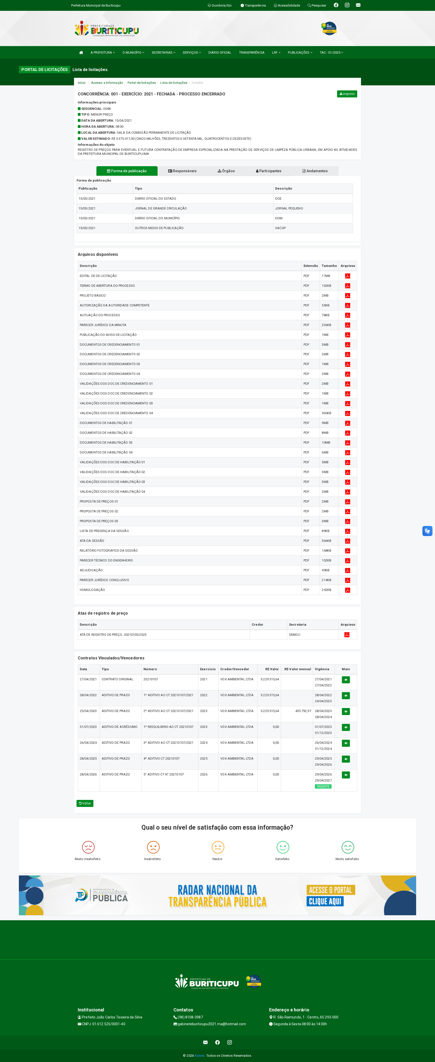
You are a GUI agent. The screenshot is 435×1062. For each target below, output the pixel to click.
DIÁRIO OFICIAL (219, 52)
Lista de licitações (173, 83)
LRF (275, 52)
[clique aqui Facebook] (217, 1042)
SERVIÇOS (191, 52)
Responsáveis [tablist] (184, 171)
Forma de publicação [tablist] (129, 171)
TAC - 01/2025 (330, 52)
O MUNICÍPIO (132, 52)
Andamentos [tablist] (317, 171)
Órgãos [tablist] (228, 171)
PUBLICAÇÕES (299, 52)
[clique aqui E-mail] (205, 1042)
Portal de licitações (142, 83)
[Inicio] (81, 52)
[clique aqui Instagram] (229, 1042)
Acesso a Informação (107, 83)
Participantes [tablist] (270, 171)
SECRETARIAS (162, 52)
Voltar (86, 803)
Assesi (200, 1055)
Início (82, 83)
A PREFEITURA (102, 52)
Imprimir (348, 94)
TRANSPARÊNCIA (252, 52)
